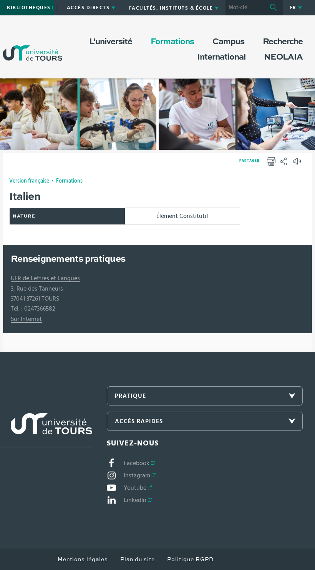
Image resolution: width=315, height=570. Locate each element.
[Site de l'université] (46, 430)
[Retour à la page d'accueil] (32, 45)
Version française (29, 181)
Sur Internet (26, 319)
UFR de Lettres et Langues (45, 278)
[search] (244, 7)
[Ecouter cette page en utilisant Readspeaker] (298, 164)
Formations (69, 181)
